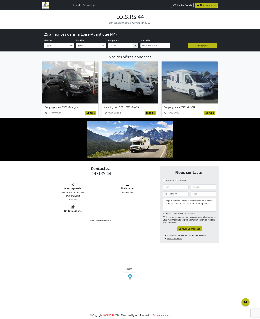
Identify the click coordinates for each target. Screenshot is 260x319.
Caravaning (89, 5)
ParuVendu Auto (161, 315)
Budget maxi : (115, 40)
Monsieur (183, 180)
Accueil (76, 5)
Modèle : (80, 40)
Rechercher (203, 45)
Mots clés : (145, 40)
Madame (170, 180)
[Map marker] (130, 277)
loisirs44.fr (127, 192)
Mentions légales (130, 315)
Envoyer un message (189, 228)
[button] (48, 84)
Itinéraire (73, 199)
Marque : (48, 40)
